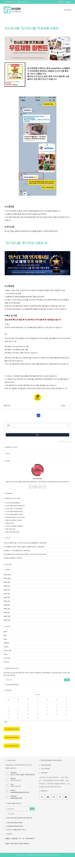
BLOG (5, 631)
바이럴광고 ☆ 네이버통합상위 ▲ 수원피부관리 (17, 550)
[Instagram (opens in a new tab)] (65, 2)
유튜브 (6, 654)
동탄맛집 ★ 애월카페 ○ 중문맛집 (13, 558)
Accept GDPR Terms (12, 684)
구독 (67, 680)
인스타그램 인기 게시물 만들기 (14, 508)
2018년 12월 (7, 616)
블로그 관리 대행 (10, 529)
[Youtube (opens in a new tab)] (68, 2)
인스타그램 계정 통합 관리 (13, 503)
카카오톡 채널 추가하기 (11, 729)
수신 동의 (11, 814)
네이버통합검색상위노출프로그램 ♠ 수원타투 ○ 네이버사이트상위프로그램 (25, 554)
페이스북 (6, 662)
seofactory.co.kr (16, 798)
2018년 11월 (7, 620)
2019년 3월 (7, 605)
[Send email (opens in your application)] (70, 2)
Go (32, 809)
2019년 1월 (7, 612)
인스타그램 (7, 658)
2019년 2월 (7, 609)
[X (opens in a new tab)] (58, 2)
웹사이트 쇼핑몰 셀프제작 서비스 (16, 829)
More (5, 635)
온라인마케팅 (7, 650)
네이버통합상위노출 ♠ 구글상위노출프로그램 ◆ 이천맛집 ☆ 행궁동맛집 (24, 547)
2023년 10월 (7, 578)
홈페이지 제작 (10, 523)
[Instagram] (40, 487)
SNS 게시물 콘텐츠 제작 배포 (14, 520)
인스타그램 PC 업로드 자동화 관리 (15, 506)
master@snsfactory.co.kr (20, 792)
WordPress (55, 855)
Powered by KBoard (64, 441)
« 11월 (5, 722)
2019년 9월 (7, 582)
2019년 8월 (7, 586)
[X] (31, 487)
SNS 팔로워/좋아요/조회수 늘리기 (15, 517)
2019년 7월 (7, 590)
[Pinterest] (44, 487)
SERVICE (6, 643)
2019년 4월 (7, 601)
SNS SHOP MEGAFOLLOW (15, 826)
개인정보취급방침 (46, 765)
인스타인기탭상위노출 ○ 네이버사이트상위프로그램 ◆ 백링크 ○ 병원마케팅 (25, 543)
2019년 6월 (7, 593)
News (5, 639)
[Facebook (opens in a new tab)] (60, 2)
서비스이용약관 (45, 768)
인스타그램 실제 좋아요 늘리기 (14, 514)
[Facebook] (35, 487)
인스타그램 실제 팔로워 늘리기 (14, 511)
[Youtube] (65, 796)
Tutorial (6, 647)
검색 (37, 435)
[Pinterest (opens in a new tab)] (63, 2)
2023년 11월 (7, 574)
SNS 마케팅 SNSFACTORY (14, 822)
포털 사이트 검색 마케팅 (12, 532)
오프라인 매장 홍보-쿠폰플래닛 (14, 526)
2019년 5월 (7, 597)
